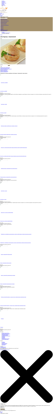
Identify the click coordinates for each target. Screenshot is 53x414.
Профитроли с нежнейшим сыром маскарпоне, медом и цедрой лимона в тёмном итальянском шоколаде (15, 242)
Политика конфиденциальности (4, 349)
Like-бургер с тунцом (3, 199)
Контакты (3, 4)
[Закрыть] (26, 402)
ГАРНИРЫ (3, 337)
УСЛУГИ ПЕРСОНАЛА (5, 339)
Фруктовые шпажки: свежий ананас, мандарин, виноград (8, 134)
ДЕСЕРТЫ (3, 336)
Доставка (3, 2)
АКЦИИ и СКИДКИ (4, 343)
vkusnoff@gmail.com (3, 347)
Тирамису (1, 327)
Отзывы (3, 3)
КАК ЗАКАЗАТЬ (4, 344)
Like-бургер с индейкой (3, 91)
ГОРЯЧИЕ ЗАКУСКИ (5, 335)
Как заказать (3, 1)
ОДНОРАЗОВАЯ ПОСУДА (5, 338)
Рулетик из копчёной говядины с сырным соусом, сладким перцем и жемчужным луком (12, 305)
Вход (1, 13)
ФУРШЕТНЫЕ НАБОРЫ (5, 333)
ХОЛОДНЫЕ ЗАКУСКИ (5, 334)
